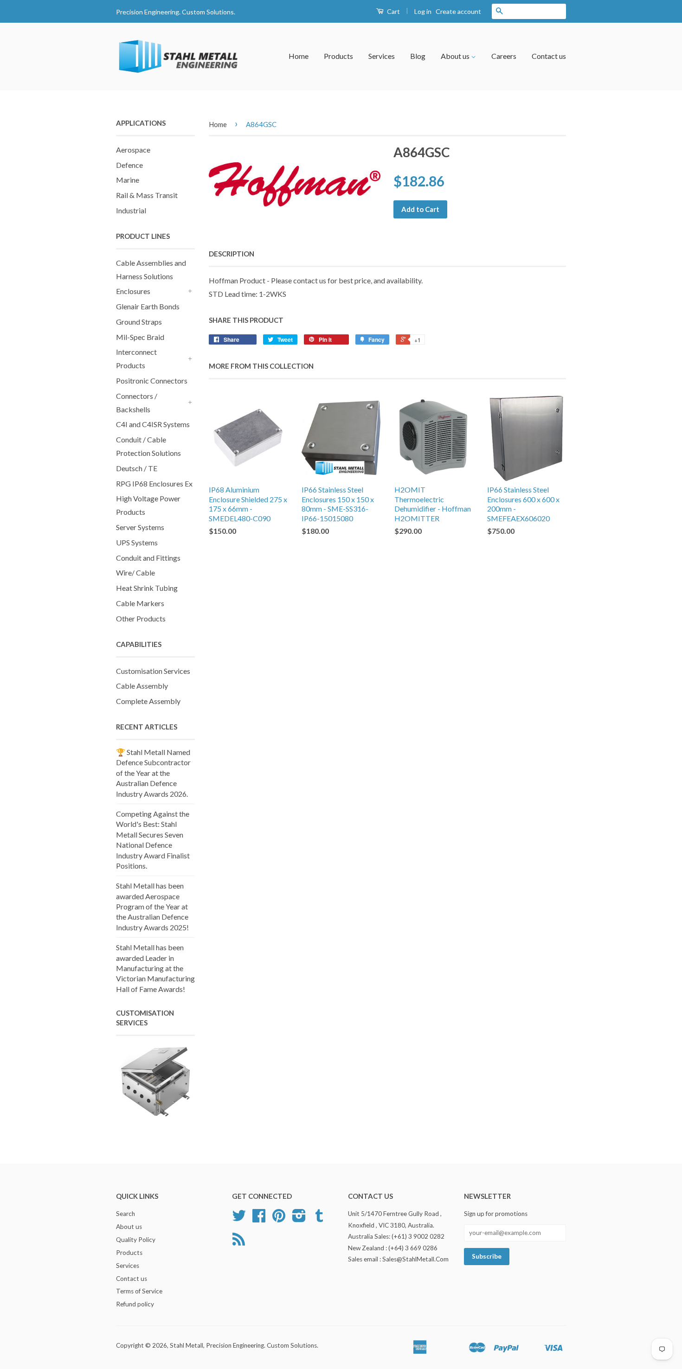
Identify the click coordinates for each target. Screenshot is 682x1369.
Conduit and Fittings (148, 557)
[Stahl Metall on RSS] (238, 1242)
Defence (129, 164)
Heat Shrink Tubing (147, 587)
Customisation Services (153, 670)
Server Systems (140, 527)
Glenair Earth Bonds (148, 306)
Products (338, 55)
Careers (503, 55)
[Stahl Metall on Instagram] (299, 1218)
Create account (458, 11)
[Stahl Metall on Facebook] (259, 1218)
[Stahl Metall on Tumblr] (319, 1218)
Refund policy (135, 1304)
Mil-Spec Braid (140, 337)
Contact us (549, 55)
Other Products (141, 618)
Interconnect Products (136, 358)
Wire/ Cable (135, 572)
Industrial (131, 210)
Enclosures (133, 291)
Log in (422, 11)
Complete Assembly (148, 701)
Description (231, 253)
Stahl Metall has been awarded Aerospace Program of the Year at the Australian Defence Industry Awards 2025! (152, 906)
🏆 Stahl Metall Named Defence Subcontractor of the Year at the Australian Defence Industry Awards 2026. (153, 773)
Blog (417, 55)
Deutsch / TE (136, 468)
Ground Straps (139, 321)
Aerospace (133, 149)
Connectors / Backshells (136, 402)
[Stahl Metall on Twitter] (239, 1218)
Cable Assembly (142, 685)
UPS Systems (137, 542)
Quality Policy (135, 1239)
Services (381, 55)
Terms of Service (139, 1291)
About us (456, 55)
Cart (393, 11)
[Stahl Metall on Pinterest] (279, 1218)
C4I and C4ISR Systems (153, 424)
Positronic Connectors (151, 380)
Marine (127, 179)
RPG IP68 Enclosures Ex (154, 483)
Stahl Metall (186, 1345)
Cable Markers (140, 603)
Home (299, 55)
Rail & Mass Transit (147, 195)
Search (125, 1213)
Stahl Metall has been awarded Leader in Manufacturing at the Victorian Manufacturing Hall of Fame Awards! (155, 968)
